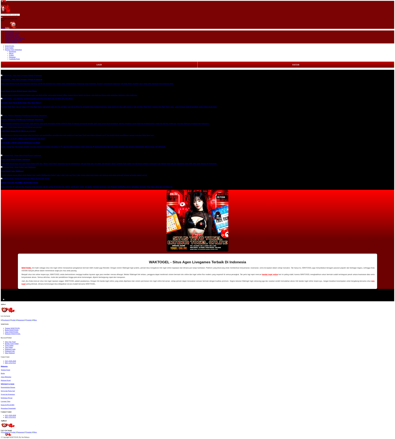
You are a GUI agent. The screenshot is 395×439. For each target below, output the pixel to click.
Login (3, 28)
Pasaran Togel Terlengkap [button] (13, 50)
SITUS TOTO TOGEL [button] (12, 37)
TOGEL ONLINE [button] (11, 42)
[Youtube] (28, 320)
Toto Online (9, 347)
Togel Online (9, 48)
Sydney (11, 55)
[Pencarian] (1, 17)
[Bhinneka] (4, 2)
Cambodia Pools (14, 59)
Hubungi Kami (6, 380)
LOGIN (99, 64)
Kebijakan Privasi (6, 398)
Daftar (7, 28)
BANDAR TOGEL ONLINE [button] (15, 39)
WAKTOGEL (9, 31)
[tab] (4, 366)
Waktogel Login (10, 349)
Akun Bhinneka (6, 377)
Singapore (12, 57)
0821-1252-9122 (10, 363)
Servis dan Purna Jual (8, 391)
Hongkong (12, 51)
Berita (3, 373)
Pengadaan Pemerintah (8, 408)
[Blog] (34, 320)
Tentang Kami (5, 370)
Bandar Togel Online (12, 344)
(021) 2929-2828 (10, 361)
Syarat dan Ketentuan (8, 394)
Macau (11, 53)
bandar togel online (270, 274)
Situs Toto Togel (10, 342)
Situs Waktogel (10, 353)
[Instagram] (20, 320)
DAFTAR (295, 64)
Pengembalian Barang (8, 387)
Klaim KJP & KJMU (8, 405)
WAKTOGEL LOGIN (12, 33)
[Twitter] (12, 320)
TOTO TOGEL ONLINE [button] (13, 40)
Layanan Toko (5, 401)
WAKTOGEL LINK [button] (12, 35)
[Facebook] (5, 320)
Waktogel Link (10, 351)
